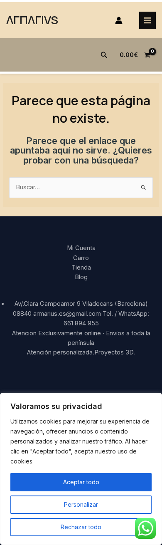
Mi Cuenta (81, 248)
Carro (81, 258)
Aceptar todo (81, 482)
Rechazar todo (81, 526)
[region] (81, 469)
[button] (104, 55)
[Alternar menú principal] (147, 20)
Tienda (81, 267)
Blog (81, 277)
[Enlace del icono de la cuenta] (119, 20)
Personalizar (81, 504)
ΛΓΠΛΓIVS (32, 19)
